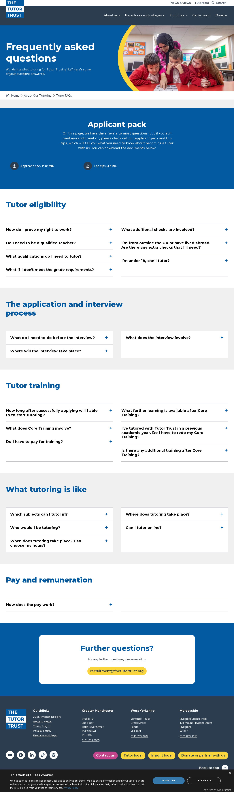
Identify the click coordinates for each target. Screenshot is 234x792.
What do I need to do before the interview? (52, 338)
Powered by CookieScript (217, 790)
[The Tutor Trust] (15, 9)
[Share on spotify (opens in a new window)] (54, 755)
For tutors (177, 15)
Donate (221, 15)
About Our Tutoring (38, 95)
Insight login (161, 755)
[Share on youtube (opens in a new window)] (10, 755)
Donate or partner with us (203, 755)
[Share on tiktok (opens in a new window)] (43, 755)
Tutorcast (202, 3)
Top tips (105, 166)
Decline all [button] (204, 780)
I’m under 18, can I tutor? (145, 261)
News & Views (42, 721)
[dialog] (117, 780)
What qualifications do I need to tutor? (44, 256)
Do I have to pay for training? (34, 441)
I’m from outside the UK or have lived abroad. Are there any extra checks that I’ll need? (165, 245)
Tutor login (133, 755)
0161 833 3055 (90, 740)
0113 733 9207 (139, 736)
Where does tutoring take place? (158, 514)
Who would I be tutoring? (35, 527)
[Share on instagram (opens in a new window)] (21, 755)
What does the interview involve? (158, 338)
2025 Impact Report (47, 716)
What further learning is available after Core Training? (164, 412)
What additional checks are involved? (158, 229)
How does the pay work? (30, 604)
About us (110, 15)
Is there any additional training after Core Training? (161, 452)
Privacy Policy (42, 730)
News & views (180, 3)
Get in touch (201, 15)
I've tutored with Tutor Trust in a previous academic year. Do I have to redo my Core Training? (162, 432)
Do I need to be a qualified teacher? (41, 243)
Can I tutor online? (143, 527)
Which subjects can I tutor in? (39, 514)
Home (15, 95)
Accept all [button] (169, 780)
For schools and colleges (143, 15)
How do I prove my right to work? (39, 229)
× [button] (230, 773)
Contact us (105, 755)
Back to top (209, 768)
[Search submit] (213, 3)
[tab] (17, 95)
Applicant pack (37, 166)
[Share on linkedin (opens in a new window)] (32, 755)
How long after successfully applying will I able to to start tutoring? (52, 412)
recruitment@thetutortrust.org (117, 671)
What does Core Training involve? (38, 428)
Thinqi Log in (41, 726)
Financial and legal (45, 735)
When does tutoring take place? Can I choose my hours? (47, 543)
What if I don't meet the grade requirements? (50, 269)
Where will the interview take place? (45, 351)
